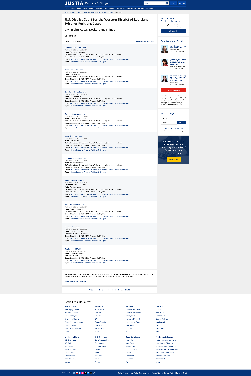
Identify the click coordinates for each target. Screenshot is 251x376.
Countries (129, 359)
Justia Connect (123, 373)
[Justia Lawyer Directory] (94, 373)
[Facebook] (80, 373)
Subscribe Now (173, 159)
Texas (97, 359)
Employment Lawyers (72, 319)
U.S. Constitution (71, 340)
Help (148, 373)
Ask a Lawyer (82, 8)
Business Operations (133, 313)
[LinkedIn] (74, 373)
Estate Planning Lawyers (74, 322)
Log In (174, 3)
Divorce (98, 316)
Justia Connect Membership (166, 340)
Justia (69, 373)
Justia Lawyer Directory (164, 343)
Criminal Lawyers (71, 316)
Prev (91, 290)
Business (129, 306)
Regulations (69, 346)
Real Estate (130, 325)
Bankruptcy (99, 309)
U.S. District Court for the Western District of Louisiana (108, 59)
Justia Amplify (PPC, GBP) (165, 352)
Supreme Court (70, 349)
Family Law (99, 325)
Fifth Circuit (74, 59)
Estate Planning (101, 322)
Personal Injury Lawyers (73, 328)
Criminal (98, 313)
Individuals (99, 306)
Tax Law (129, 328)
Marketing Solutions (145, 8)
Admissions (160, 313)
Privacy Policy (169, 373)
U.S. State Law (101, 337)
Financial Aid (160, 316)
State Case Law (100, 346)
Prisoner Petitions (76, 61)
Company (142, 373)
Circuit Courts (70, 352)
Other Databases (133, 337)
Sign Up (182, 3)
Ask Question (173, 31)
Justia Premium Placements (166, 346)
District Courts (70, 356)
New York (98, 356)
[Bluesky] (88, 373)
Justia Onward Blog (163, 356)
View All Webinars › (174, 90)
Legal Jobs (129, 340)
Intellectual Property (133, 319)
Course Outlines (162, 319)
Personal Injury (100, 328)
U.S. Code (68, 343)
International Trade (133, 322)
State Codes (99, 343)
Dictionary (159, 309)
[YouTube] (77, 373)
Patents (128, 352)
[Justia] (74, 3)
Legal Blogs (130, 343)
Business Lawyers (71, 313)
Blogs (158, 325)
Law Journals (160, 322)
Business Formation (133, 309)
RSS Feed (139, 41)
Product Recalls (131, 349)
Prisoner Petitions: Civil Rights (95, 61)
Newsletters (131, 8)
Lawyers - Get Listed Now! (174, 128)
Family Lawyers (70, 325)
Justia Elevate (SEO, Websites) (167, 349)
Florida (97, 352)
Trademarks (130, 356)
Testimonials (160, 359)
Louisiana (83, 59)
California (98, 349)
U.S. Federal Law (72, 337)
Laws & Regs (120, 8)
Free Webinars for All (172, 41)
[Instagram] (82, 373)
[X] (91, 373)
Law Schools (109, 8)
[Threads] (85, 373)
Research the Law (95, 8)
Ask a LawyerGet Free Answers (170, 19)
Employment (130, 316)
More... (67, 331)
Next (127, 290)
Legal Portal (134, 373)
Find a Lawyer (70, 8)
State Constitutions (102, 340)
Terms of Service (157, 373)
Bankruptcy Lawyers (72, 309)
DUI (96, 319)
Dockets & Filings (71, 359)
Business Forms (131, 346)
